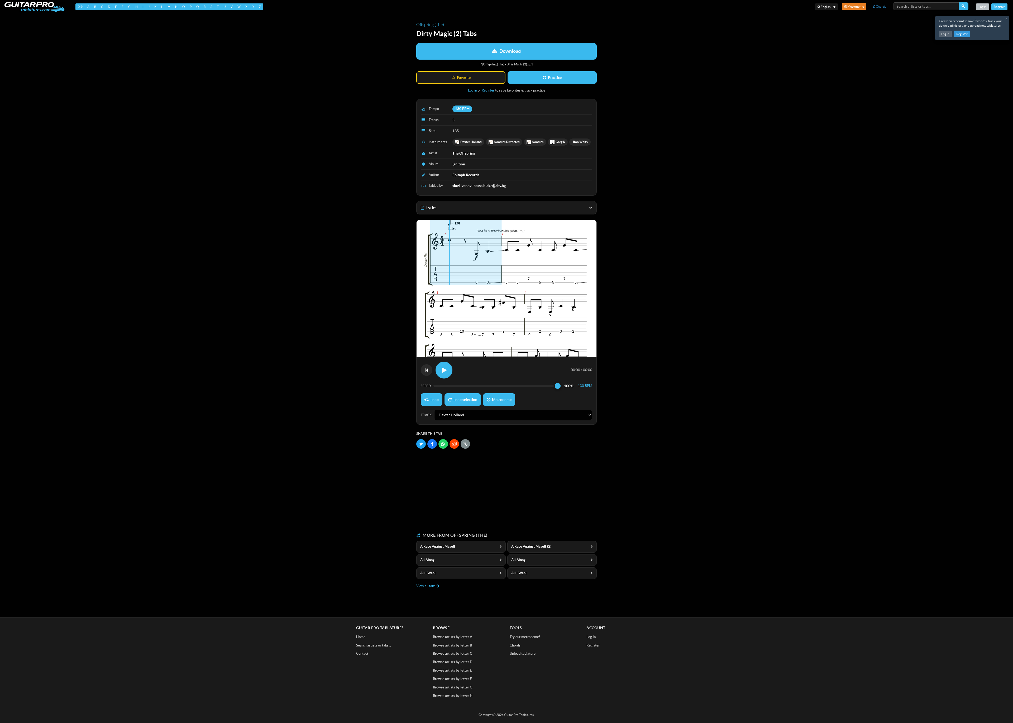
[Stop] (426, 370)
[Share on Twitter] (421, 444)
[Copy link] (465, 444)
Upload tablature (523, 653)
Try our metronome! (525, 637)
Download (510, 51)
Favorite (464, 77)
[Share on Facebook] (432, 444)
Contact (362, 653)
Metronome (855, 6)
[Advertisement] (506, 491)
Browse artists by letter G (452, 687)
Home (360, 637)
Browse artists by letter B (452, 645)
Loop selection (465, 400)
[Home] (34, 7)
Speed (426, 385)
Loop (435, 400)
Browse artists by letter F (452, 679)
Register (962, 34)
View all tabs (426, 586)
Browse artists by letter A (452, 637)
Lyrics (431, 207)
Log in (945, 34)
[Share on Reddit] (454, 444)
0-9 (80, 6)
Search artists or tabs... (373, 645)
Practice (555, 77)
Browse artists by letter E (452, 670)
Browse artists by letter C (452, 653)
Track (426, 414)
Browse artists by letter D (452, 662)
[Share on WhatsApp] (443, 444)
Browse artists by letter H (452, 696)
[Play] (444, 370)
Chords (880, 6)
